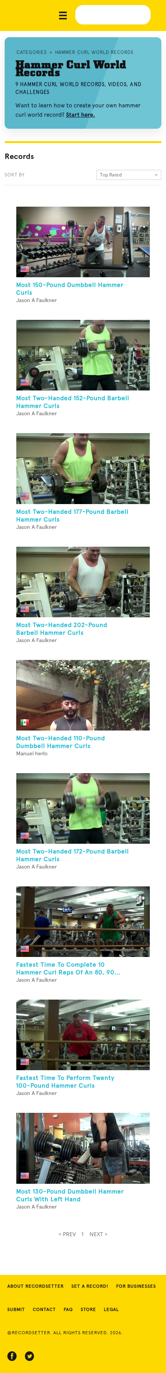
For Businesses (136, 1286)
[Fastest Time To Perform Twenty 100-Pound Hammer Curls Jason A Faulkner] (83, 1035)
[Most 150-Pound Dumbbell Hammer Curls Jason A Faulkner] (83, 242)
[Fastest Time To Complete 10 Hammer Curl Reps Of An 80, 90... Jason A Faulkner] (83, 922)
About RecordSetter (35, 1286)
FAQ (68, 1309)
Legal (111, 1309)
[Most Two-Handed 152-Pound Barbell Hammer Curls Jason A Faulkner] (83, 355)
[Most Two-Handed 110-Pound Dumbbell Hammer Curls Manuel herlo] (83, 695)
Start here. (80, 114)
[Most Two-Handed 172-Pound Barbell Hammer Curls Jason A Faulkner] (83, 808)
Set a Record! (89, 1286)
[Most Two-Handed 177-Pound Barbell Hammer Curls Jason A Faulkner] (83, 468)
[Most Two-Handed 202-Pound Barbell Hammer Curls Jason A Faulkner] (83, 582)
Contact (44, 1309)
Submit (16, 1309)
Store (88, 1309)
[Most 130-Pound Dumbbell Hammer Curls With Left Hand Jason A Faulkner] (83, 1148)
